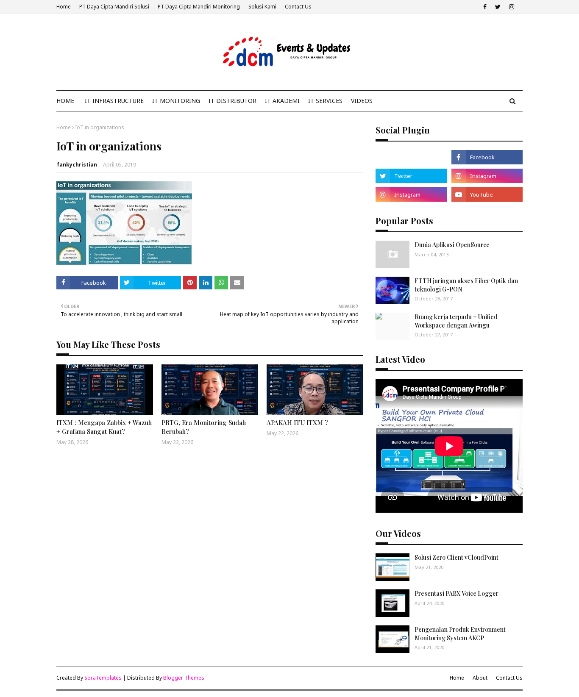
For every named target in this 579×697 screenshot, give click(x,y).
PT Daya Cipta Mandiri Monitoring (199, 6)
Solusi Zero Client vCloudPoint (456, 557)
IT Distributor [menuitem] (232, 101)
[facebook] (485, 7)
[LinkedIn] (411, 157)
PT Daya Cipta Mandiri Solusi (114, 6)
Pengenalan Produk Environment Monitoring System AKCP (460, 633)
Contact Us (298, 6)
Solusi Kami (262, 6)
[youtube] (487, 194)
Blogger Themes (183, 677)
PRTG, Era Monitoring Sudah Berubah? (203, 427)
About (480, 677)
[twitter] (498, 7)
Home (63, 6)
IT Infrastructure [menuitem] (114, 101)
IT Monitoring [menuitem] (176, 101)
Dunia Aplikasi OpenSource (452, 245)
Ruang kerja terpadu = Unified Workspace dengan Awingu (456, 321)
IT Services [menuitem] (325, 101)
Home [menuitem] (65, 101)
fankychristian (77, 164)
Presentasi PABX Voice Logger (456, 593)
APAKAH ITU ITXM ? (297, 422)
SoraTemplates (103, 677)
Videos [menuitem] (362, 101)
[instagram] (511, 7)
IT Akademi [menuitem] (282, 101)
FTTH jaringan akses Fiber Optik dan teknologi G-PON (466, 285)
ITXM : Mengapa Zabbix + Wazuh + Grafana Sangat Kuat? (104, 427)
